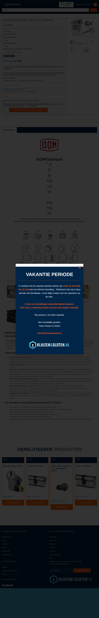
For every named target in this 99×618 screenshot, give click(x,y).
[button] (79, 267)
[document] (49, 309)
